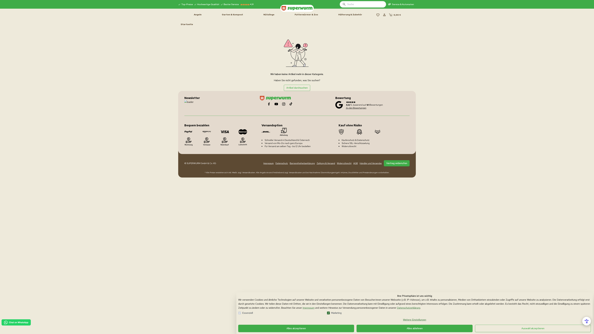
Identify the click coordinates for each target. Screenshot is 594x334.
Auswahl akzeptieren (532, 328)
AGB (355, 163)
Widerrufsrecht (344, 163)
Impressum (308, 307)
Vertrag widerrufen (396, 163)
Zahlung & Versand (326, 163)
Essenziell (247, 313)
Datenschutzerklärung (408, 307)
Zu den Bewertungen (356, 108)
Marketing (336, 313)
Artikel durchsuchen (297, 87)
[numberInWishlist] (378, 15)
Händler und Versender (371, 163)
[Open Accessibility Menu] (586, 321)
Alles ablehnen (415, 328)
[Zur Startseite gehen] (297, 8)
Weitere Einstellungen (414, 319)
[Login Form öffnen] (384, 15)
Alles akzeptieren (296, 328)
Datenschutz (281, 163)
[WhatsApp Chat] (16, 322)
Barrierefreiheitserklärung (302, 163)
